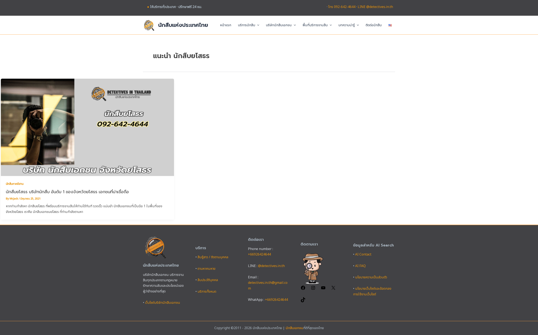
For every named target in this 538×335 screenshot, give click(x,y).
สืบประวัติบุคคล (208, 280)
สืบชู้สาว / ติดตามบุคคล (213, 257)
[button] (257, 25)
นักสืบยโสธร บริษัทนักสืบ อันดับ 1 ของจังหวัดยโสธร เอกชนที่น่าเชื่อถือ (67, 192)
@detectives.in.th (271, 266)
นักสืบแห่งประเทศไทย (183, 25)
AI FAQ (360, 266)
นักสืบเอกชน (294, 328)
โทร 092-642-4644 (341, 6)
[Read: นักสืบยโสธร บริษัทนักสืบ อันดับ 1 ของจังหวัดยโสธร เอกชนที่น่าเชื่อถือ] (87, 127)
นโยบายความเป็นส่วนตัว (371, 277)
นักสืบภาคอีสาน (15, 184)
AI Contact (363, 254)
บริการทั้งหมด (207, 291)
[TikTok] (303, 301)
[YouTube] (323, 289)
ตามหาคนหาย (206, 268)
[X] (333, 289)
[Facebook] (303, 289)
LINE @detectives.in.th (375, 6)
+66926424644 (259, 254)
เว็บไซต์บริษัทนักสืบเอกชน (162, 302)
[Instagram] (313, 289)
